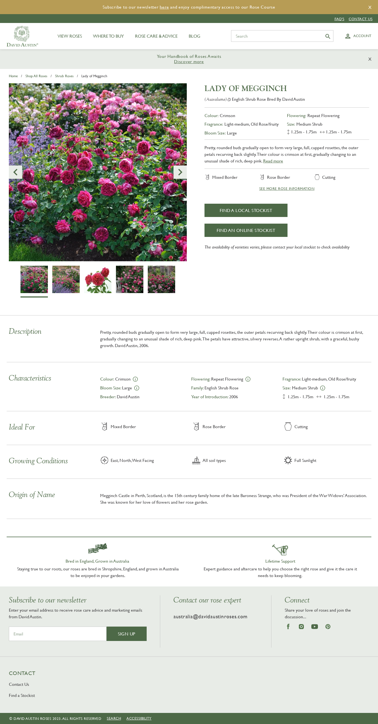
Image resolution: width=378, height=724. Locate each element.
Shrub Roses (64, 76)
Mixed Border (224, 177)
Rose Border (278, 177)
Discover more (189, 61)
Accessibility (139, 718)
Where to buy (108, 36)
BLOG (194, 36)
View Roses (70, 36)
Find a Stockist (22, 695)
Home (13, 76)
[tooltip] (135, 379)
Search (114, 718)
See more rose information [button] (287, 188)
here (164, 7)
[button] (15, 172)
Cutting (328, 177)
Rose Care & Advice (156, 36)
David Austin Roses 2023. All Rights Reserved (57, 718)
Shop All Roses (36, 76)
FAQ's (340, 19)
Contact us (360, 19)
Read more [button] (273, 161)
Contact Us (19, 684)
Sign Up (126, 634)
